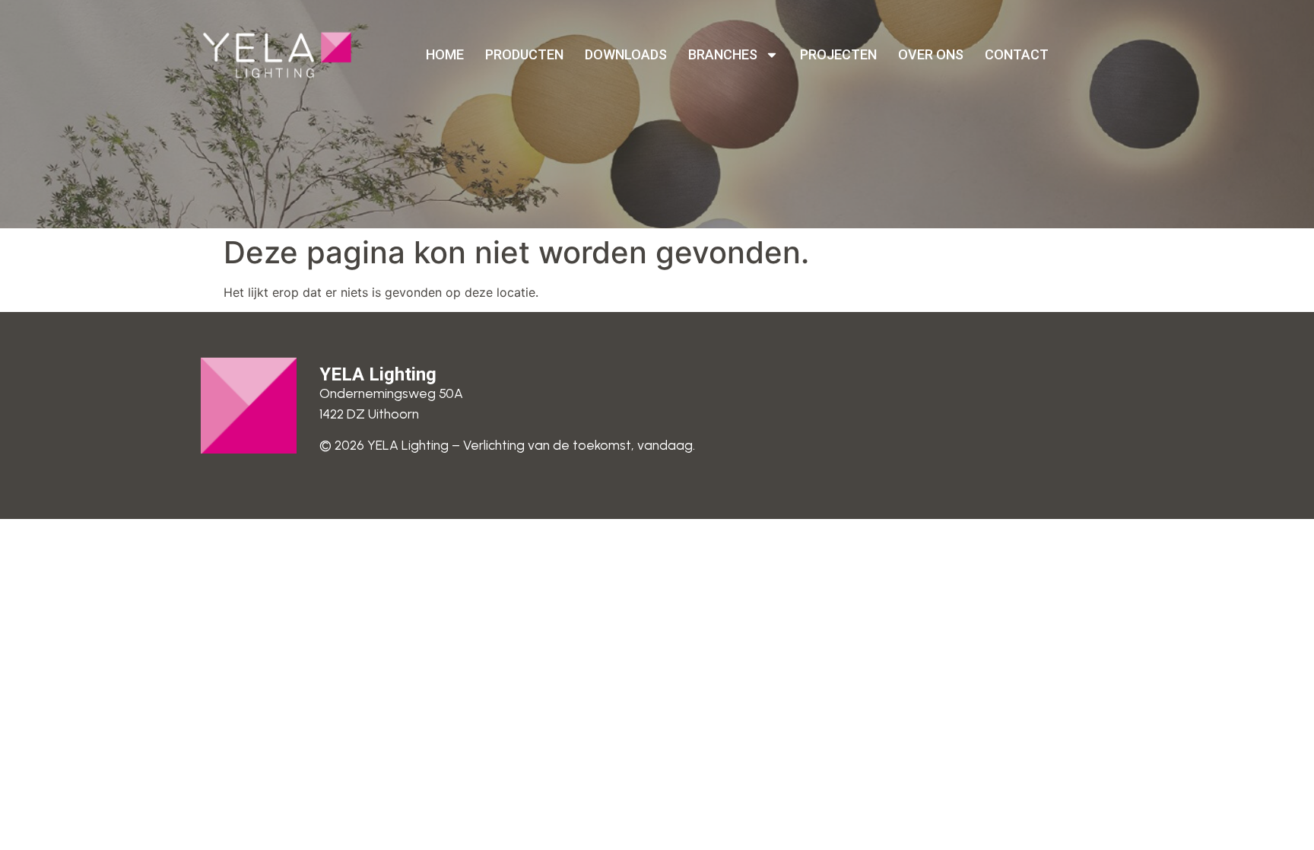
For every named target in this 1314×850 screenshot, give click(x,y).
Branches (722, 54)
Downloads (626, 54)
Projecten (838, 54)
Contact (1017, 54)
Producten (524, 54)
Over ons (930, 54)
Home (445, 54)
